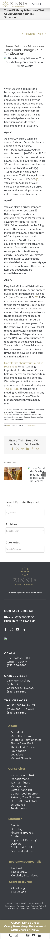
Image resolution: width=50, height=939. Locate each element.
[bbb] (18, 638)
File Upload (18, 891)
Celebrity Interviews (24, 875)
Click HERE (12, 388)
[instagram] (27, 935)
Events (15, 825)
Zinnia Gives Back (22, 743)
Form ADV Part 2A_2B (31, 908)
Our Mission (18, 732)
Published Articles (23, 847)
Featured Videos (21, 851)
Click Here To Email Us (19, 621)
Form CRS (13, 908)
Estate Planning (21, 789)
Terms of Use (23, 906)
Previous (30, 33)
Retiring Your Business (26, 797)
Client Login (19, 888)
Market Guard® (21, 758)
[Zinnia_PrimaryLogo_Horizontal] (14, 2)
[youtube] (33, 935)
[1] (37, 179)
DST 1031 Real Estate (24, 801)
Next (40, 33)
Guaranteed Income (24, 793)
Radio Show (19, 871)
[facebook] (22, 935)
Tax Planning (31, 425)
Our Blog (16, 829)
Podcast (16, 868)
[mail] (16, 935)
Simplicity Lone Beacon (31, 592)
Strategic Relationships (26, 739)
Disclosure (10, 906)
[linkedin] (39, 935)
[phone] (10, 935)
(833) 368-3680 (24, 617)
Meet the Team (21, 736)
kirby (8, 425)
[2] (36, 297)
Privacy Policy (38, 906)
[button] (6, 474)
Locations (17, 754)
